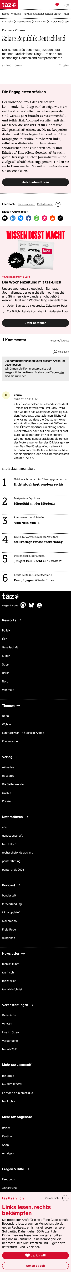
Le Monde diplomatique (17, 1093)
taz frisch (8, 972)
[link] (6, 14)
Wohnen (7, 724)
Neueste (54, 340)
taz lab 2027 (10, 1049)
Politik (6, 630)
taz (10, 596)
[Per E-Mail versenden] (5, 218)
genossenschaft (12, 835)
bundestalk (9, 895)
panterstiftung (11, 861)
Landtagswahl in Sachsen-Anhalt (23, 732)
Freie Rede (9, 929)
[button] (66, 5)
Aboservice (9, 1188)
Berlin (5, 673)
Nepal (5, 716)
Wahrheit (8, 690)
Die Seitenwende (13, 784)
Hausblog (8, 775)
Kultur (6, 656)
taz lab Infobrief (12, 989)
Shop (5, 1145)
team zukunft (10, 964)
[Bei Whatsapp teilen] (36, 218)
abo (4, 827)
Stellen (6, 792)
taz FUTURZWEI (12, 1084)
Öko (4, 639)
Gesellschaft (24, 21)
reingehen (8, 938)
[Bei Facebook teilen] (28, 218)
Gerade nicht (52, 1198)
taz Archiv (8, 1101)
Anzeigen (8, 1153)
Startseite (7, 21)
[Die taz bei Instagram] (39, 606)
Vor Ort (7, 1023)
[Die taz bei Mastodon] (23, 606)
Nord (5, 681)
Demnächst (9, 1015)
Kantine (7, 1136)
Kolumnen (40, 21)
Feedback (8, 1179)
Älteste (65, 340)
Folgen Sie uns (10, 605)
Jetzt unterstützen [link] (35, 182)
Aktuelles (8, 767)
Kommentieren (26, 204)
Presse (6, 801)
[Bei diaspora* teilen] (44, 218)
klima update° (11, 912)
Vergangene (10, 1040)
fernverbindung (12, 904)
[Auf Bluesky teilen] (20, 218)
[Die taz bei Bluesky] (31, 606)
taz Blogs (8, 1075)
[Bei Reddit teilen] (52, 218)
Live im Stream (11, 1032)
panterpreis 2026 (13, 869)
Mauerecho (9, 921)
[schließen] (65, 1198)
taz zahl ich (9, 844)
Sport (5, 664)
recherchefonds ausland (17, 852)
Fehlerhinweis (45, 204)
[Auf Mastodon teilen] (13, 218)
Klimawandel (10, 741)
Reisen (6, 1128)
